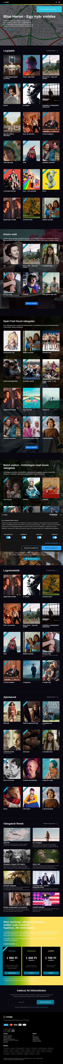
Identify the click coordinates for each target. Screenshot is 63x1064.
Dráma (28, 1048)
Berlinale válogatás (9, 885)
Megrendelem (12, 973)
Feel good (34, 1048)
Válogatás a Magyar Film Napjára (14, 864)
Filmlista (31, 973)
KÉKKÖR (6, 842)
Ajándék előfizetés (7, 1036)
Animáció (6, 1048)
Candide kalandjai (38, 907)
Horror (11, 1051)
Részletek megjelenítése (51, 543)
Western (32, 1053)
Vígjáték (26, 1053)
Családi (12, 1048)
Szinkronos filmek (37, 1041)
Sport (38, 1051)
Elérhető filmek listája (12, 968)
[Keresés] (56, 2)
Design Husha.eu (28, 1058)
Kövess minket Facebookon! (38, 1007)
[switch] (24, 537)
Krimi (22, 1051)
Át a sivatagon (37, 842)
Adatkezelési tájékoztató (9, 1039)
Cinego (6, 1020)
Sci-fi (33, 1051)
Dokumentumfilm (20, 1048)
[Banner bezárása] (60, 514)
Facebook (5, 1042)
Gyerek (5, 1051)
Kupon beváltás (7, 1037)
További (50, 50)
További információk (15, 1055)
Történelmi (19, 1053)
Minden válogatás (31, 303)
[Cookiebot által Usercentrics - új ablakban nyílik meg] (50, 515)
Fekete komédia (42, 1048)
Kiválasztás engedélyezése (31, 548)
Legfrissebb (35, 1036)
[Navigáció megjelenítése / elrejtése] (59, 2)
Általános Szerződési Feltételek (10, 1040)
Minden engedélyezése (51, 548)
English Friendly (37, 1040)
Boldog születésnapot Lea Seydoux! (15, 907)
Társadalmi (6, 1053)
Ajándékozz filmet (32, 558)
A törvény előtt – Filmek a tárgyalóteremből (41, 886)
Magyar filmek (36, 1039)
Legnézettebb (36, 1037)
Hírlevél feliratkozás (45, 1002)
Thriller (13, 1053)
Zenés (37, 1053)
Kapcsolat (5, 1041)
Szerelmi (49, 1051)
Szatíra (43, 1051)
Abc (33, 1035)
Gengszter (50, 1048)
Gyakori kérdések (9, 944)
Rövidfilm (28, 1051)
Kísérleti (17, 1051)
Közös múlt (36, 864)
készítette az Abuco (18, 1058)
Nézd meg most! (9, 29)
